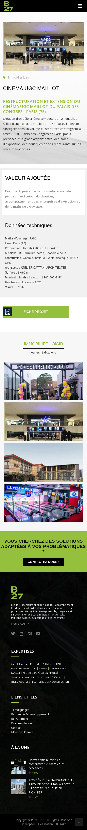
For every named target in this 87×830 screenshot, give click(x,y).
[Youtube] (38, 634)
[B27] (9, 6)
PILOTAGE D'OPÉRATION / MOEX (39, 673)
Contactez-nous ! (43, 562)
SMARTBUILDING (20, 677)
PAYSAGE (15, 673)
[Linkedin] (21, 634)
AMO (14, 664)
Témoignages (20, 710)
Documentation (21, 723)
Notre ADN (19, 623)
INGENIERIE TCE (57, 668)
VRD (28, 681)
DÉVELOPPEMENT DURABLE (48, 664)
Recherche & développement (30, 714)
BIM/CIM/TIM (25, 664)
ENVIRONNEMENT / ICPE (24, 668)
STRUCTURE (37, 677)
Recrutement (19, 719)
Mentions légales (22, 732)
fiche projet (36, 312)
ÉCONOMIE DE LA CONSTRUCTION (50, 681)
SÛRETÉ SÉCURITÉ (54, 677)
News (35, 772)
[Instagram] (30, 634)
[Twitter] (13, 634)
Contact (16, 728)
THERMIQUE (17, 681)
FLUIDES (42, 668)
